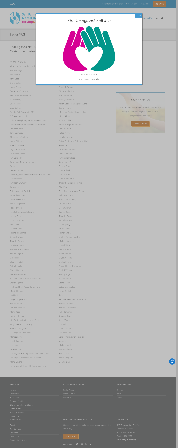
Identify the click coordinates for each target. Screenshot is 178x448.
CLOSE (138, 16)
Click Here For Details (89, 79)
